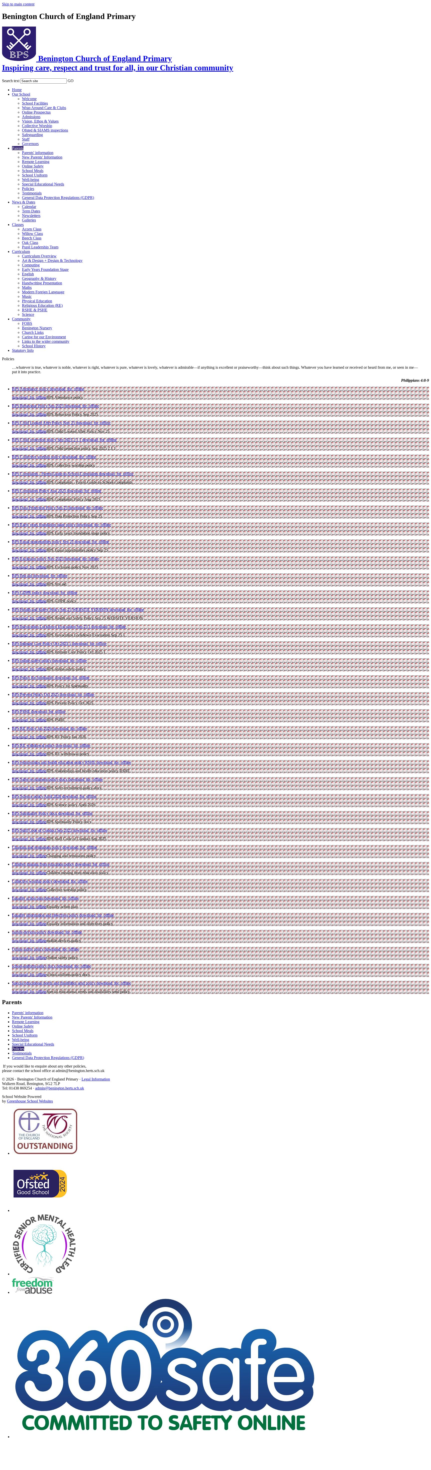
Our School (21, 94)
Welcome (29, 99)
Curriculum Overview (39, 256)
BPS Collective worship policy (37, 457)
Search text (10, 81)
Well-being (30, 180)
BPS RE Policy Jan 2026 (32, 728)
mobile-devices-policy (30, 932)
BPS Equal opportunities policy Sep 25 (43, 542)
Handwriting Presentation (42, 283)
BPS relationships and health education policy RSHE (54, 762)
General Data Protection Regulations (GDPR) (58, 197)
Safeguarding (32, 135)
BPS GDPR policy (27, 592)
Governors (30, 144)
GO (71, 81)
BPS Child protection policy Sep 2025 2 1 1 (47, 440)
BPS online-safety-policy (32, 660)
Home (17, 90)
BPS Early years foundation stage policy (44, 525)
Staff (25, 139)
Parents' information (37, 153)
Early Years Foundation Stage (45, 269)
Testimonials (32, 193)
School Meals (32, 171)
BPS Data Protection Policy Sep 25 (40, 508)
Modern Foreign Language (43, 292)
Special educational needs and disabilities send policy (54, 983)
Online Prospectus (36, 112)
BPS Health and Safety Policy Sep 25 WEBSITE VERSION (60, 609)
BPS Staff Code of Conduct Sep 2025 (42, 830)
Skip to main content (18, 4)
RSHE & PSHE (34, 310)
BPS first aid (22, 575)
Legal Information (96, 1079)
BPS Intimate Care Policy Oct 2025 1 (42, 643)
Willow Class (32, 233)
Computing (31, 265)
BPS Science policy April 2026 (37, 796)
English (28, 274)
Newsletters (31, 215)
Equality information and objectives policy (46, 915)
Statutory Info (23, 350)
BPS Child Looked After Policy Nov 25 (44, 423)
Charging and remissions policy (37, 847)
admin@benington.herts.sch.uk (59, 1088)
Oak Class (30, 242)
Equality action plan (28, 898)
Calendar (29, 206)
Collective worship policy (32, 881)
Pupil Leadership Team (40, 247)
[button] (77, 80)
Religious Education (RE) (42, 305)
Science (28, 314)
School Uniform (34, 175)
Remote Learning (35, 162)
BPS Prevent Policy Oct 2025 (36, 694)
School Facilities (35, 103)
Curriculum (21, 251)
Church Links (33, 332)
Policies (28, 188)
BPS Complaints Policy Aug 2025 (39, 491)
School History (34, 346)
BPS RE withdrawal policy (34, 745)
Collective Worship (37, 126)
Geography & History (39, 278)
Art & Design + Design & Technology (52, 260)
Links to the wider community (45, 341)
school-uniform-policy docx (34, 966)
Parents (17, 148)
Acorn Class (31, 229)
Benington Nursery (37, 328)
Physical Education (37, 301)
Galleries (29, 220)
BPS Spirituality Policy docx (35, 813)
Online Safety (33, 166)
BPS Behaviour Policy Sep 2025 (38, 406)
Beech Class (31, 238)
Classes (18, 224)
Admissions (31, 117)
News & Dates (23, 202)
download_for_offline (67, 389)
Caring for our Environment (44, 337)
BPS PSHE (21, 711)
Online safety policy (28, 949)
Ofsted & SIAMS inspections (45, 130)
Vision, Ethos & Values (40, 121)
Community (21, 319)
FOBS (27, 323)
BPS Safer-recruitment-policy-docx (40, 779)
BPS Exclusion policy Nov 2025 (38, 558)
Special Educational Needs (43, 184)
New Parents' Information (42, 157)
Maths (27, 287)
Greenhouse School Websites (30, 1101)
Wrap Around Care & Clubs (44, 108)
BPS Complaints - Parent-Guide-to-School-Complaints (55, 474)
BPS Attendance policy (31, 389)
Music (27, 296)
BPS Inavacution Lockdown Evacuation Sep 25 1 (52, 626)
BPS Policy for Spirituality (33, 677)
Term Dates (31, 211)
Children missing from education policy (43, 864)
